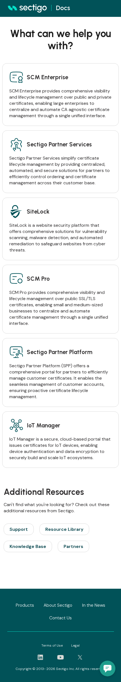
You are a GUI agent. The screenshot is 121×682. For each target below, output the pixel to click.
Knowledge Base (28, 546)
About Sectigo (58, 605)
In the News (93, 605)
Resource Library (64, 529)
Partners (73, 546)
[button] (107, 668)
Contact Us (60, 618)
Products (25, 605)
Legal (75, 645)
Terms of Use (52, 645)
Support (19, 529)
